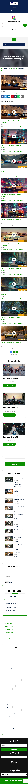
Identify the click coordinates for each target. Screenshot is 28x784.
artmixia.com (8, 623)
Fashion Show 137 (18, 537)
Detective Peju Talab (11, 674)
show (7, 713)
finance (8, 686)
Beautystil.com (9, 629)
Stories (17, 482)
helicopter (14, 692)
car (20, 484)
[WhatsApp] (18, 96)
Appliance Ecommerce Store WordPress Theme (13, 781)
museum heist (10, 701)
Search (25, 25)
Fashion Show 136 (18, 545)
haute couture (18, 689)
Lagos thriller (19, 698)
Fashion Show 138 (18, 529)
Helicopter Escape (19, 499)
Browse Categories (14, 44)
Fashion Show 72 (10, 407)
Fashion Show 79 (10, 437)
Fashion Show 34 (11, 378)
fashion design (17, 680)
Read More (9, 385)
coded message (10, 662)
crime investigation (11, 665)
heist (7, 692)
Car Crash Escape (19, 478)
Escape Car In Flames (17, 491)
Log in (14, 766)
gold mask (9, 689)
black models (16, 656)
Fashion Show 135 (18, 552)
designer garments (11, 668)
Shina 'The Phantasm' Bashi (13, 710)
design (21, 665)
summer (8, 719)
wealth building (10, 728)
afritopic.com (8, 621)
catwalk (20, 659)
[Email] (22, 96)
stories (19, 713)
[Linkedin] (8, 96)
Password (7, 576)
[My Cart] (12, 29)
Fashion (17, 511)
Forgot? (11, 582)
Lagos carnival (10, 698)
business (8, 659)
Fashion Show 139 (18, 522)
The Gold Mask (10, 722)
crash (15, 486)
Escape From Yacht (19, 507)
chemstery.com (9, 632)
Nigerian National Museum (13, 704)
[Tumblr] (15, 96)
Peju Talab (9, 707)
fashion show (9, 683)
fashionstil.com (9, 635)
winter (18, 728)
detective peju (10, 671)
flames (19, 686)
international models (11, 695)
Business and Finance (7, 93)
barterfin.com (9, 626)
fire (14, 686)
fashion (8, 680)
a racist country (16, 653)
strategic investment (11, 716)
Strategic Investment (18, 93)
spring (13, 713)
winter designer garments (13, 731)
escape (19, 486)
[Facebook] (2, 96)
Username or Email (10, 571)
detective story (10, 677)
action (17, 484)
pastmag (7, 638)
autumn (8, 656)
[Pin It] (12, 96)
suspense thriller (17, 719)
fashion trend (19, 683)
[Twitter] (5, 96)
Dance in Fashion (18, 514)
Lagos (21, 695)
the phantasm (10, 725)
